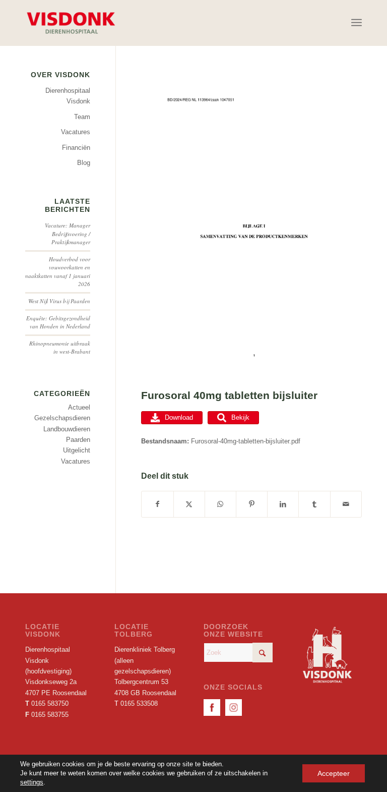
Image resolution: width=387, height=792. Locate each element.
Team (82, 117)
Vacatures (75, 132)
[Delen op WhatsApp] (220, 504)
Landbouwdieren (66, 429)
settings (31, 782)
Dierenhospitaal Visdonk (67, 96)
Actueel (79, 407)
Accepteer (333, 773)
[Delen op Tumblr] (314, 504)
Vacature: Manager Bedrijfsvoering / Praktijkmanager (67, 233)
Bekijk (240, 417)
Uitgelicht (76, 450)
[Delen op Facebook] (157, 504)
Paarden (78, 439)
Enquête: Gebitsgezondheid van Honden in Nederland (58, 322)
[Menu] (356, 22)
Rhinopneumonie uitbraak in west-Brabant (59, 348)
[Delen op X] (189, 504)
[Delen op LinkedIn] (283, 504)
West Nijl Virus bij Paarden (59, 301)
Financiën (76, 147)
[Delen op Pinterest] (251, 504)
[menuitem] (356, 22)
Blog (83, 162)
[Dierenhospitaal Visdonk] (70, 22)
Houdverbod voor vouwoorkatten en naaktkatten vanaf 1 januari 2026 (57, 271)
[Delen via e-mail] (346, 504)
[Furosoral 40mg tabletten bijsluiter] (251, 227)
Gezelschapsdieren (62, 418)
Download (179, 417)
